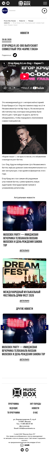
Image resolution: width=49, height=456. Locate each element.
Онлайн (27, 445)
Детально (24, 250)
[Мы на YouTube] (8, 3)
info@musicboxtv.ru (27, 428)
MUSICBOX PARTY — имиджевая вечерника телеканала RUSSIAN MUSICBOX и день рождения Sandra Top (22, 240)
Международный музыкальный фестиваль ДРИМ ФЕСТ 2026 (21, 294)
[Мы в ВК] (3, 3)
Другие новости (24, 309)
